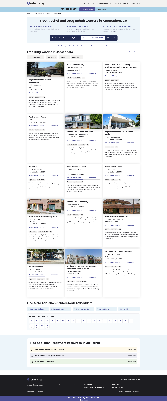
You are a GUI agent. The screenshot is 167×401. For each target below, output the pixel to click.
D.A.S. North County (75, 65)
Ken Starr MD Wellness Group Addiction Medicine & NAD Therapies (121, 66)
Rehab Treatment (103, 3)
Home (28, 13)
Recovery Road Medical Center (118, 251)
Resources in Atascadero (100, 46)
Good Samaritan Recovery (117, 216)
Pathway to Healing (113, 167)
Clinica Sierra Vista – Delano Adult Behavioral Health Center (82, 267)
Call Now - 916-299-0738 (93, 38)
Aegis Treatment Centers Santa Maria (119, 132)
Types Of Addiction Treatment (94, 387)
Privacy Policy (136, 391)
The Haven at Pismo (37, 117)
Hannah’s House (36, 266)
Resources (134, 3)
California (48, 13)
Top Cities (85, 46)
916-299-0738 (87, 9)
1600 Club (33, 167)
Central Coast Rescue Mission (80, 131)
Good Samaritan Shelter (77, 167)
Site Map (121, 391)
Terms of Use (128, 391)
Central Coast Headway (77, 201)
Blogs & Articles (117, 387)
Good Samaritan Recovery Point (43, 216)
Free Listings (62, 46)
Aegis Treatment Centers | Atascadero (40, 80)
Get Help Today (83, 398)
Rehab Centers (38, 13)
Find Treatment (89, 3)
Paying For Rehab (120, 3)
